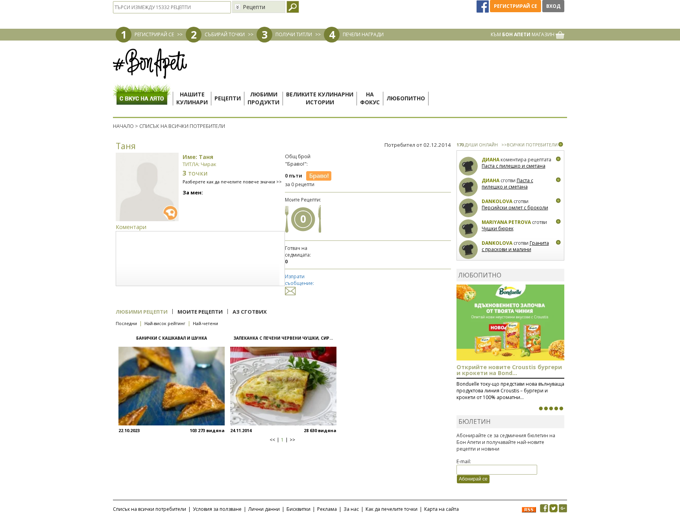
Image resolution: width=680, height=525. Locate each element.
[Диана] (468, 166)
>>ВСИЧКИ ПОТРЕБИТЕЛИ (529, 145)
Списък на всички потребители (149, 509)
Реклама (327, 509)
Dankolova (497, 201)
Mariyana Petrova (506, 222)
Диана (490, 159)
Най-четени (205, 323)
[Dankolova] (468, 208)
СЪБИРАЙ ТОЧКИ (225, 34)
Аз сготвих (250, 311)
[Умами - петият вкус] (556, 408)
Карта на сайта (441, 509)
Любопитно (405, 98)
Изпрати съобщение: (299, 280)
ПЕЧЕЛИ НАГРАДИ (363, 34)
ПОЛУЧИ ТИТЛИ (293, 34)
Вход (553, 6)
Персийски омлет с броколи (515, 207)
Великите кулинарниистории (319, 98)
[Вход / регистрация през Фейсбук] (483, 6)
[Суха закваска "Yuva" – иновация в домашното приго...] (541, 408)
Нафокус (370, 98)
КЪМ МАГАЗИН (523, 34)
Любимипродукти (263, 98)
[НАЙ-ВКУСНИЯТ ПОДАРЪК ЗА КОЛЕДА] (551, 408)
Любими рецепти (142, 311)
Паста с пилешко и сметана (513, 166)
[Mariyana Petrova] (468, 228)
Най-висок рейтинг (164, 323)
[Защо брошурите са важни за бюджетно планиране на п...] (561, 408)
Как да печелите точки (392, 509)
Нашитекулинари (192, 98)
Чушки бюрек (498, 228)
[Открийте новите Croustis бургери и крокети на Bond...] (546, 408)
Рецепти (227, 98)
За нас (351, 509)
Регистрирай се (515, 6)
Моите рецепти (200, 311)
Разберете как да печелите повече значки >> (232, 182)
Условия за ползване (217, 509)
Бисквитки (298, 509)
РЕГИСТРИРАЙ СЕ (154, 34)
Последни (126, 323)
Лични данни (264, 509)
